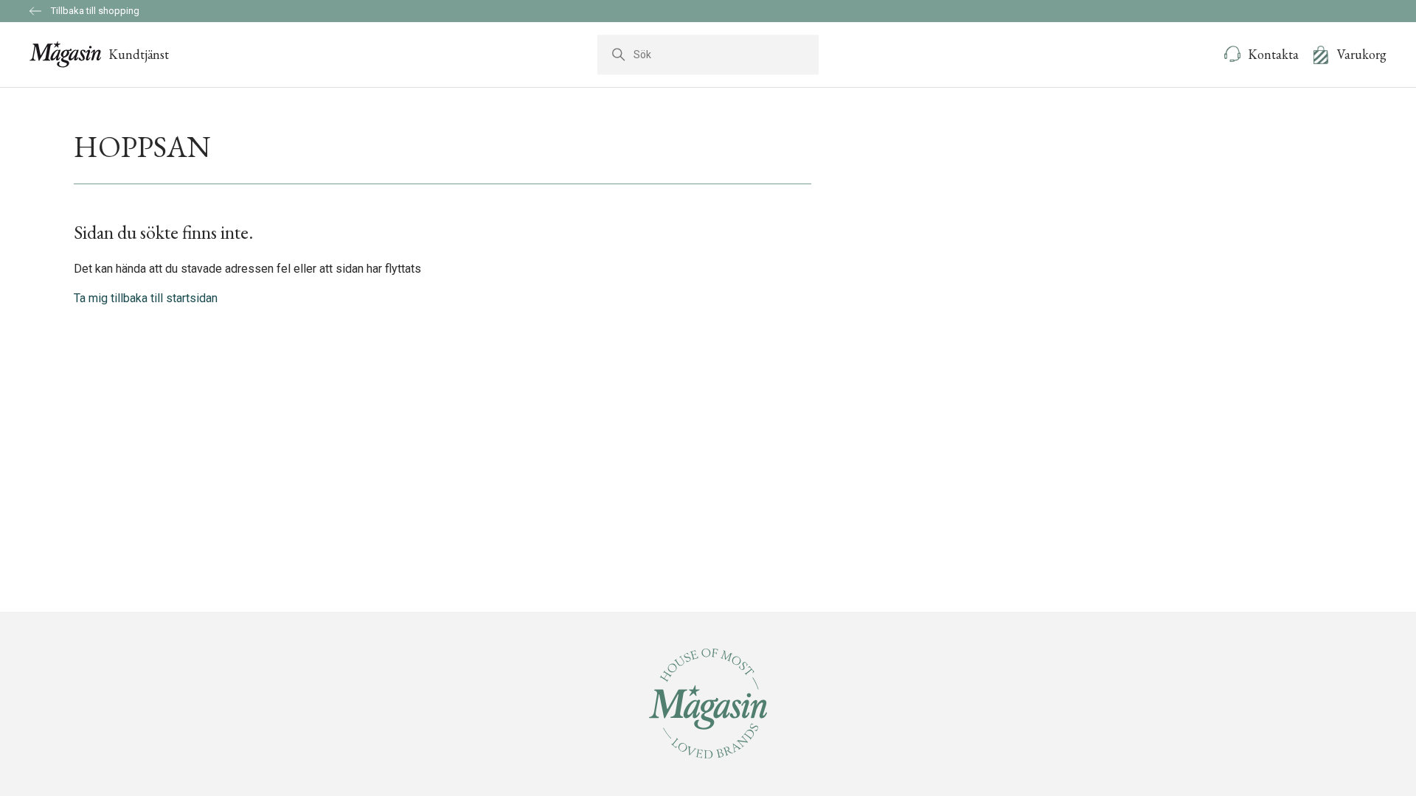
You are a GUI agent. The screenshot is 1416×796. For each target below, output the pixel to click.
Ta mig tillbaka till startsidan (146, 298)
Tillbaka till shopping (94, 10)
